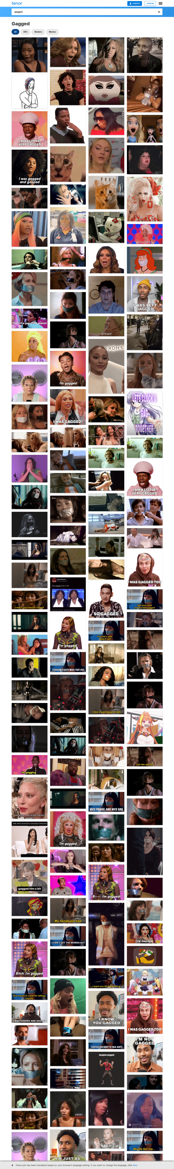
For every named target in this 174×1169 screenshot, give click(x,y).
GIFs (25, 32)
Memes (52, 32)
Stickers (38, 32)
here (135, 1165)
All (15, 32)
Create (136, 3)
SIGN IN (150, 3)
